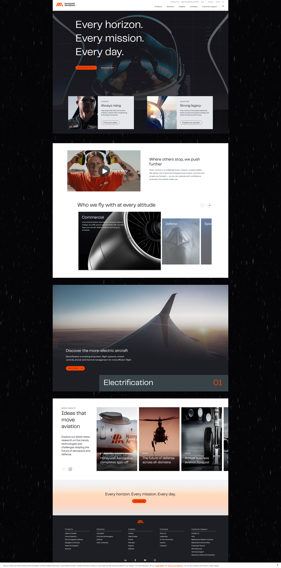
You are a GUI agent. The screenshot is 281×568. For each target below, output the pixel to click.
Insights (181, 6)
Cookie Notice (159, 566)
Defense (100, 539)
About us (163, 533)
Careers (162, 542)
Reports (131, 546)
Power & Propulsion (72, 546)
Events (130, 539)
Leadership (164, 536)
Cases (218, 2)
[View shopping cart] (223, 2)
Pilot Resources (196, 549)
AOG (202, 2)
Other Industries (102, 542)
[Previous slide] (63, 469)
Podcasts (131, 542)
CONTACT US (175, 2)
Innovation (100, 533)
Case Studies (132, 536)
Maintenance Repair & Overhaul (202, 539)
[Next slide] (209, 205)
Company (193, 6)
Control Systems (71, 536)
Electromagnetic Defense (74, 539)
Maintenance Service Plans (200, 542)
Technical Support (197, 552)
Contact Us (195, 533)
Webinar (131, 549)
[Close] (277, 565)
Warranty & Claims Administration (203, 555)
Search (222, 6)
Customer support (209, 6)
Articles (130, 533)
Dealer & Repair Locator (190, 2)
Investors (163, 546)
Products (158, 6)
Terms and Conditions (175, 566)
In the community (166, 539)
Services (68, 549)
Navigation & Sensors (72, 542)
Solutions (170, 6)
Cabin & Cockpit (70, 533)
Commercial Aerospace (105, 536)
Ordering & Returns (198, 546)
